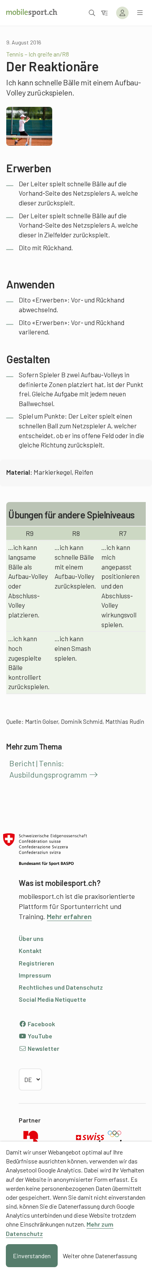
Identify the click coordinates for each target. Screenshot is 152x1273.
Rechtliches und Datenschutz (61, 987)
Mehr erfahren (69, 916)
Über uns (31, 938)
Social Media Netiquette (52, 999)
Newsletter (43, 1048)
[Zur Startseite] (31, 12)
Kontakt (30, 950)
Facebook (41, 1023)
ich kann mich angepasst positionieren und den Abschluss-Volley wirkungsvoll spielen (120, 585)
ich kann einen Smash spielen (73, 648)
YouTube (39, 1036)
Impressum (35, 975)
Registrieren (36, 963)
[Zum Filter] (104, 12)
